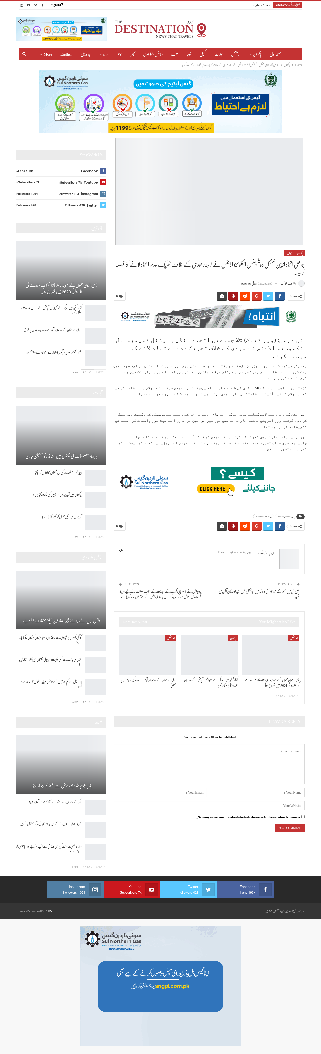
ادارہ (105, 54)
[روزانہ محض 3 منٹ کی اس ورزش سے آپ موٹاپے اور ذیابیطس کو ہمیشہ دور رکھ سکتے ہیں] (95, 852)
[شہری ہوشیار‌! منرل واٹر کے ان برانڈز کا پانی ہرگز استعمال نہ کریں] (95, 830)
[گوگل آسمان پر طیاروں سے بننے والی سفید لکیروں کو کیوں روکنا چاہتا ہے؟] (95, 643)
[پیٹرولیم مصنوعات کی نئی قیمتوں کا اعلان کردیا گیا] (95, 478)
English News (261, 5)
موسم (119, 54)
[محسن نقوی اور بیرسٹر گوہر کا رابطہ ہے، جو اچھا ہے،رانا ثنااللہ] (95, 358)
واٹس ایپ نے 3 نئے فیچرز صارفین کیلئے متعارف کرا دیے (61, 621)
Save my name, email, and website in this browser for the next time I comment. (248, 817)
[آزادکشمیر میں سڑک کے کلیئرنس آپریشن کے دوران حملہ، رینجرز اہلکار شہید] (209, 655)
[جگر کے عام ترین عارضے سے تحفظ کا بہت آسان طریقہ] (95, 808)
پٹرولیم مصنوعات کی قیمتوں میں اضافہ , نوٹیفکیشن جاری (61, 456)
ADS (49, 911)
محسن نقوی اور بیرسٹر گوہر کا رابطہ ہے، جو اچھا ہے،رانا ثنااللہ (54, 352)
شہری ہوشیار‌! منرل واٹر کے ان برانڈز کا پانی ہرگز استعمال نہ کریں (51, 823)
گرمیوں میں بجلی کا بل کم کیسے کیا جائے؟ (62, 516)
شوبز (189, 54)
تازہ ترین (289, 253)
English (66, 54)
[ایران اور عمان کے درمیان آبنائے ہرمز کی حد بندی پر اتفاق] (147, 655)
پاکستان (257, 54)
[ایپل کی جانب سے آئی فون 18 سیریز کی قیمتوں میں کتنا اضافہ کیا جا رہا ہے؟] (95, 665)
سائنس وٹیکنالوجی (153, 54)
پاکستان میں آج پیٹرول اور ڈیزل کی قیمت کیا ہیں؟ (57, 494)
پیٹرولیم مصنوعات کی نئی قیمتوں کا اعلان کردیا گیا (58, 472)
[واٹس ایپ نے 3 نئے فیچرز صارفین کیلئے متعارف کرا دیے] (61, 599)
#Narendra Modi (264, 516)
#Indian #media (285, 516)
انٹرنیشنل (236, 54)
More (48, 54)
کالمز (133, 54)
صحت (175, 54)
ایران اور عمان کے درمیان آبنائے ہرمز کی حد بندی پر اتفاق (53, 329)
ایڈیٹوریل (86, 54)
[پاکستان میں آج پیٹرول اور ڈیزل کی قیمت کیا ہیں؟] (95, 500)
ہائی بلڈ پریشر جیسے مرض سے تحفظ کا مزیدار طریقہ (61, 786)
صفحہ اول (275, 54)
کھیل (203, 54)
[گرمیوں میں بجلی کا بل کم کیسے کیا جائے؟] (95, 523)
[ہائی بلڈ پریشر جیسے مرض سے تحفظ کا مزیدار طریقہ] (61, 764)
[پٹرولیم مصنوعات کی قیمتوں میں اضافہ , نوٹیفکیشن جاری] (61, 435)
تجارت (218, 54)
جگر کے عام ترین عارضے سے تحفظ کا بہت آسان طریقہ (55, 801)
